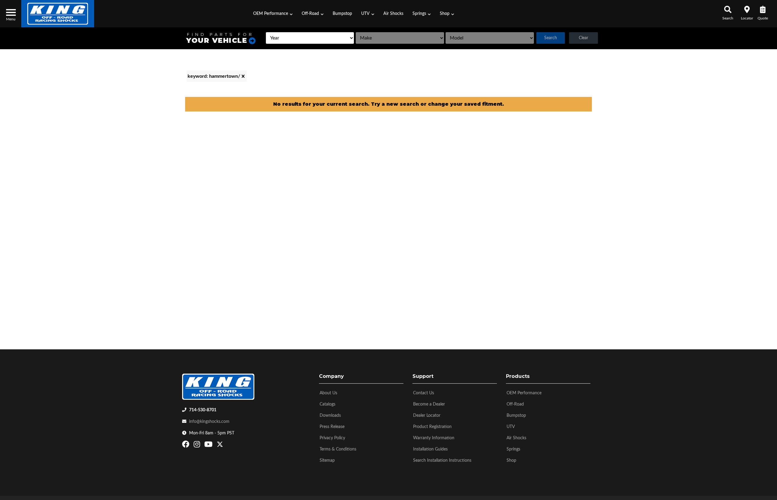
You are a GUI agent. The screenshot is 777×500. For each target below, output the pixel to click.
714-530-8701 (202, 410)
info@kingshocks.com (209, 422)
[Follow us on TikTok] (226, 445)
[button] (273, 13)
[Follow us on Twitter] (220, 445)
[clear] (243, 76)
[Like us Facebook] (186, 445)
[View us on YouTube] (209, 445)
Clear (583, 38)
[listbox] (310, 38)
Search (550, 38)
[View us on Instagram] (198, 445)
